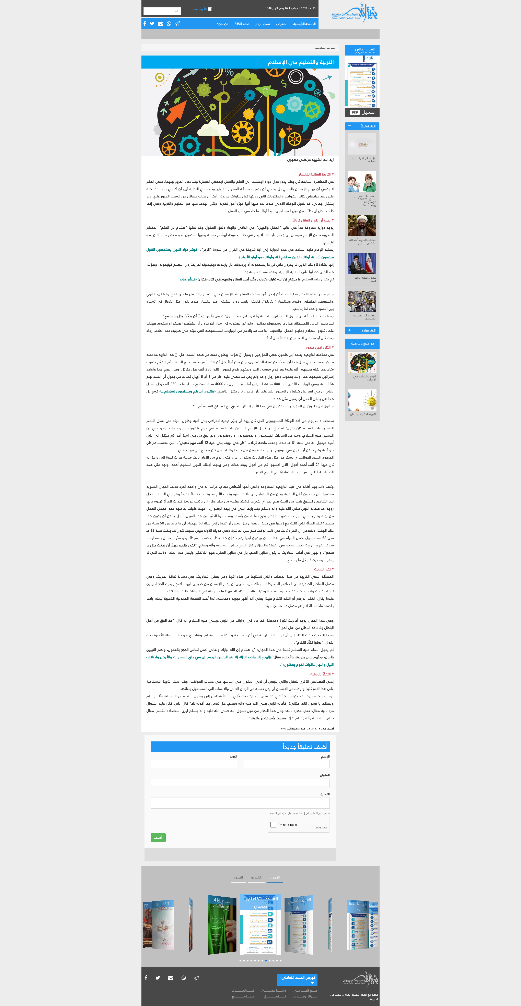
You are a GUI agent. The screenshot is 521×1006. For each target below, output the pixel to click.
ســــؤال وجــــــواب (305, 996)
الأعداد (275, 877)
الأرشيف (200, 9)
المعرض (281, 23)
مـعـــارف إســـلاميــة (325, 48)
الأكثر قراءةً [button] (369, 330)
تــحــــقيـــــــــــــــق (275, 996)
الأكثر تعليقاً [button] (368, 126)
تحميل (367, 112)
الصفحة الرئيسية (304, 23)
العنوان (325, 775)
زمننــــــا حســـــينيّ (273, 990)
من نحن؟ (222, 23)
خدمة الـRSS (242, 23)
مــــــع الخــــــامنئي (305, 990)
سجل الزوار (263, 23)
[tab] (362, 126)
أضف (158, 837)
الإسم (325, 756)
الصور (238, 877)
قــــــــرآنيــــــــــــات (243, 990)
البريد (233, 756)
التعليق (325, 794)
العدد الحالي (365, 50)
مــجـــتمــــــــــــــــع (243, 996)
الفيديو (256, 877)
